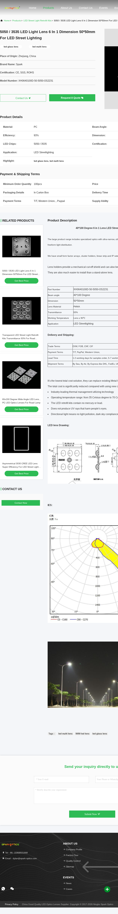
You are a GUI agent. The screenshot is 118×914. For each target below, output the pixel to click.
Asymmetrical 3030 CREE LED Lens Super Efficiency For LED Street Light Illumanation (20, 467)
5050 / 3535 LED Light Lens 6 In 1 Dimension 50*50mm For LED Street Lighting (20, 274)
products (16, 20)
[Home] (12, 7)
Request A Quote (71, 98)
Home (32, 7)
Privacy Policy (11, 904)
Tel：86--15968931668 (16, 852)
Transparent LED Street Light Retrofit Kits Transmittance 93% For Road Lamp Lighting (20, 338)
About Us (66, 7)
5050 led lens (82, 733)
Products (48, 7)
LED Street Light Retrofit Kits (37, 20)
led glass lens (99, 733)
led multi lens (65, 733)
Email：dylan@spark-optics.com (21, 858)
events (103, 7)
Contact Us (85, 7)
